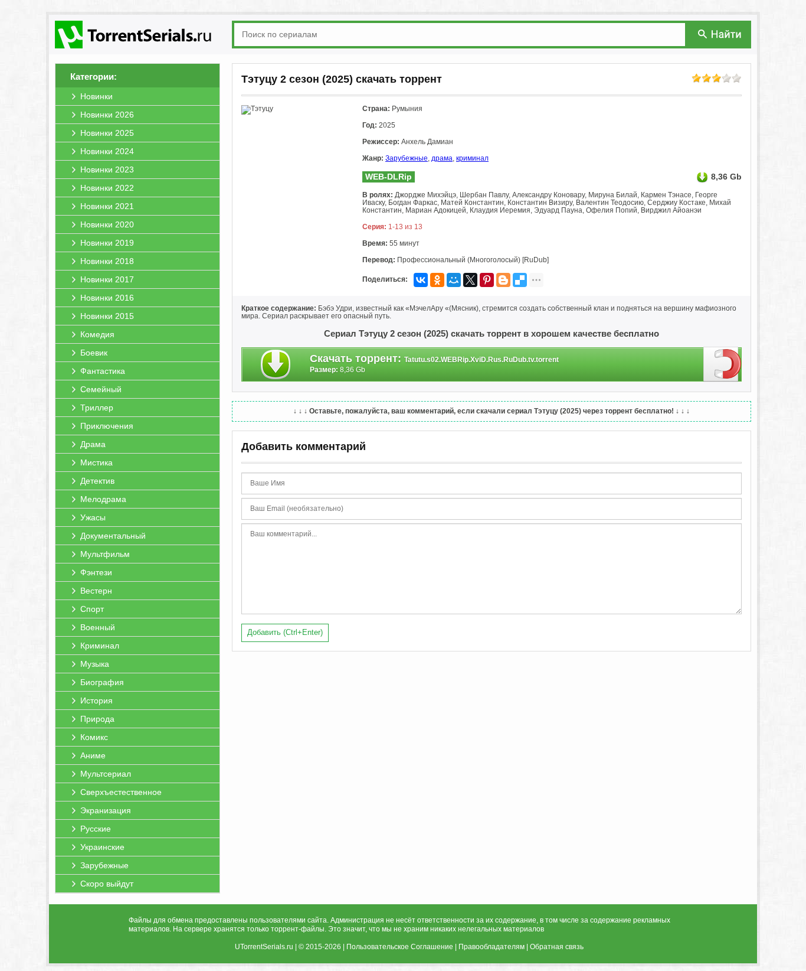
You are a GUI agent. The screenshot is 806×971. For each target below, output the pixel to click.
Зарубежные (406, 158)
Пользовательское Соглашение (399, 947)
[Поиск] (720, 33)
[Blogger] (503, 280)
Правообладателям (491, 947)
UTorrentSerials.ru (264, 947)
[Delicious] (520, 280)
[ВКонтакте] (421, 280)
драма (442, 158)
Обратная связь (557, 947)
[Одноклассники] (437, 280)
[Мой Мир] (454, 280)
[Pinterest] (487, 280)
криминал (472, 158)
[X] (470, 280)
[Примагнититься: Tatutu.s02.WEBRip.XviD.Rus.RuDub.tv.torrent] (722, 364)
